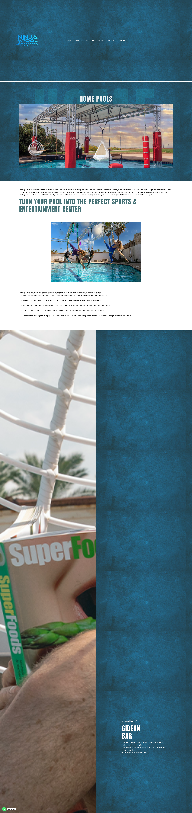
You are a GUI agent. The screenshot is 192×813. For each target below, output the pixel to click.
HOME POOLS (78, 40)
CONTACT (122, 40)
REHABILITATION (111, 40)
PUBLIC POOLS (90, 40)
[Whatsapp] (4, 809)
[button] (12, 136)
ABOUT (69, 40)
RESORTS (100, 40)
